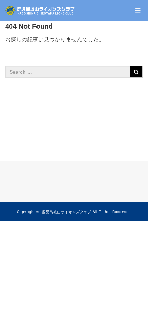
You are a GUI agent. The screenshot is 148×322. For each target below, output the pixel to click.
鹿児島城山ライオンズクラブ (66, 211)
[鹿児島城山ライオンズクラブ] (40, 10)
